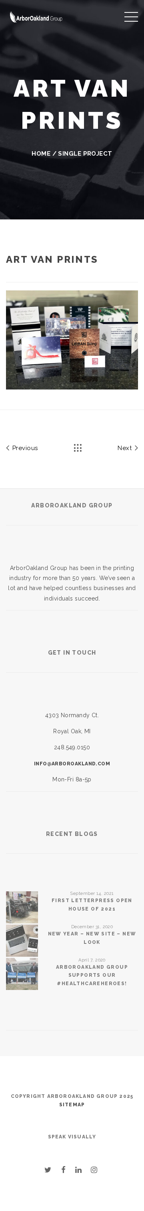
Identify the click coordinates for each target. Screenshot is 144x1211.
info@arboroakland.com (72, 764)
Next (125, 448)
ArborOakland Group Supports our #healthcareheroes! (92, 975)
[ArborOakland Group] (36, 15)
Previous (24, 448)
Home (41, 153)
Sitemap (72, 1105)
